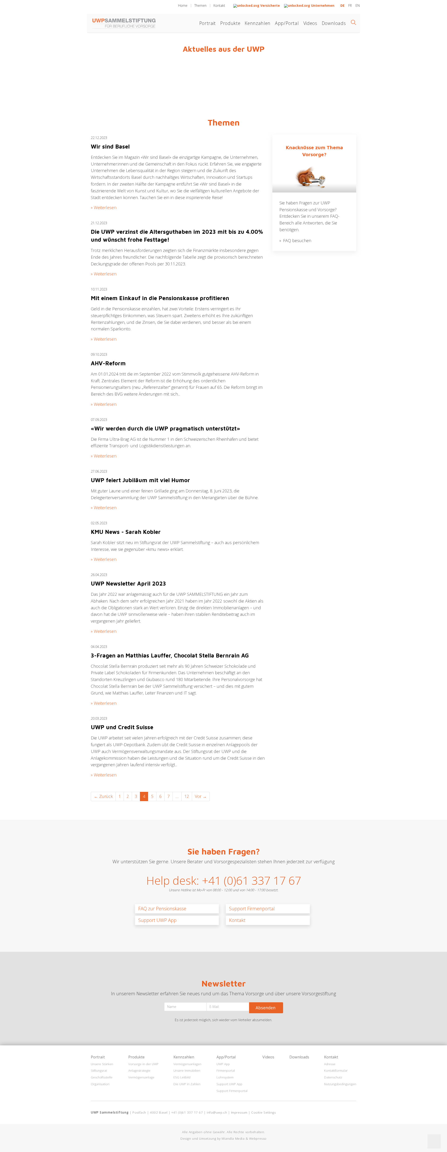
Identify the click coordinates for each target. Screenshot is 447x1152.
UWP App (223, 1064)
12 (186, 796)
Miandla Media (233, 1138)
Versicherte (270, 5)
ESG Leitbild (181, 1077)
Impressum (239, 1112)
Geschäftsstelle (101, 1077)
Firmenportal (226, 1070)
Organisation (100, 1084)
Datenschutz (333, 1077)
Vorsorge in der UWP (143, 1064)
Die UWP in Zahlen (186, 1084)
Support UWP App (157, 920)
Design (185, 1138)
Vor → (201, 796)
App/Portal (287, 23)
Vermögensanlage (141, 1077)
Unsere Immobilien (186, 1070)
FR (350, 5)
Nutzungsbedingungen (340, 1084)
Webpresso (258, 1138)
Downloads (334, 23)
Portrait (207, 23)
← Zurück (103, 796)
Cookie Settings (263, 1112)
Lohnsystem (225, 1077)
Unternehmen (322, 5)
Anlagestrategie (139, 1070)
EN (358, 5)
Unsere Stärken (102, 1064)
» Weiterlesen (103, 207)
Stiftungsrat (99, 1070)
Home (182, 5)
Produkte (230, 23)
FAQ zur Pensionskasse (162, 908)
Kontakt (219, 5)
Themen (200, 5)
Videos (310, 23)
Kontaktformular (336, 1070)
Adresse (329, 1064)
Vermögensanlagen (187, 1064)
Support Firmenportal (252, 908)
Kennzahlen (257, 23)
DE (342, 5)
